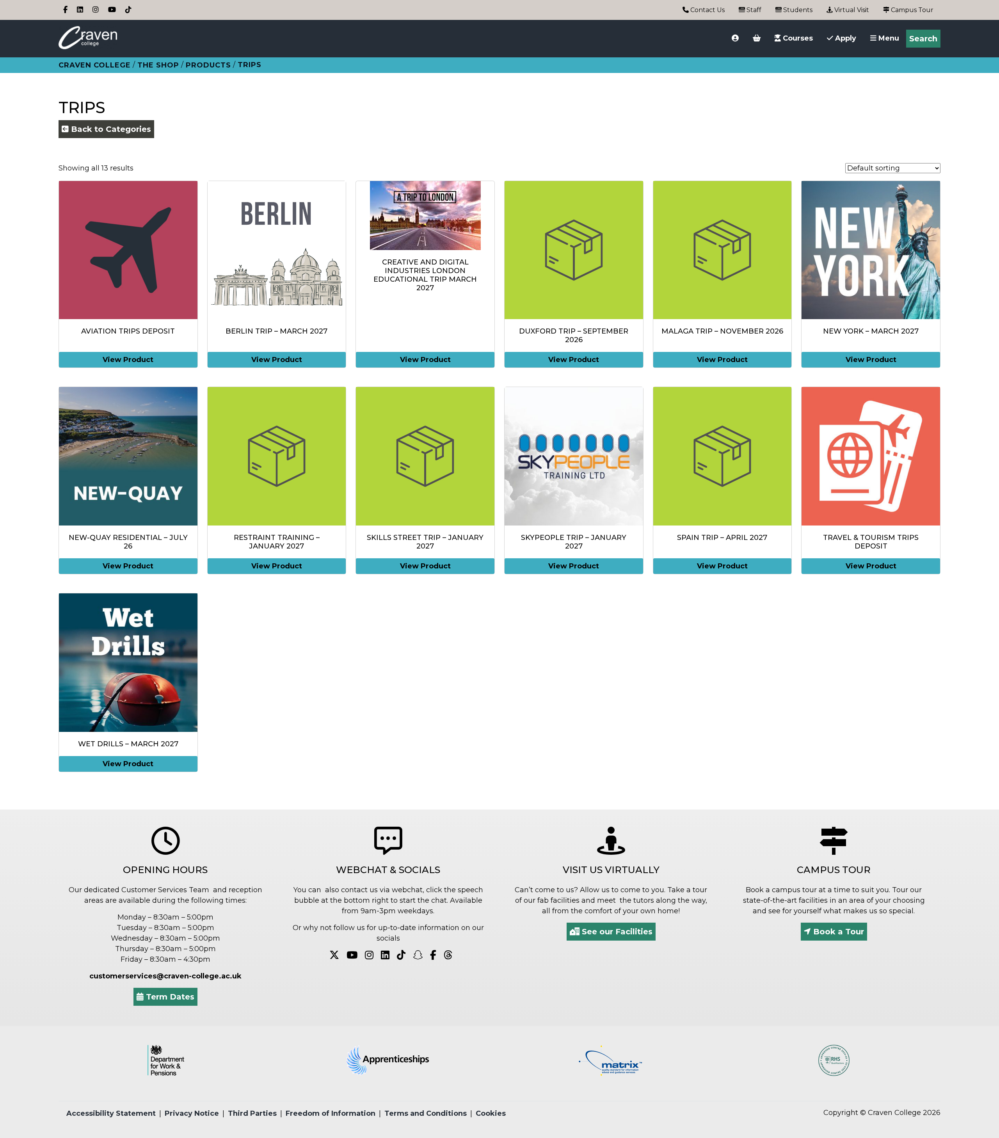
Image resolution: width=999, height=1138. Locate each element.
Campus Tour (911, 10)
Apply (844, 38)
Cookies (491, 1113)
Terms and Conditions (425, 1113)
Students (797, 10)
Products (208, 65)
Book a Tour (837, 931)
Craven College (95, 65)
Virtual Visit (851, 10)
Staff (753, 10)
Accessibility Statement (111, 1113)
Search (923, 38)
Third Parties (252, 1113)
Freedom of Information (330, 1113)
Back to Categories (110, 129)
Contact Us (707, 10)
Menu (887, 38)
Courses (797, 38)
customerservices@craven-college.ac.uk (165, 976)
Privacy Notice (192, 1113)
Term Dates (169, 996)
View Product (128, 359)
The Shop (158, 65)
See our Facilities (615, 931)
